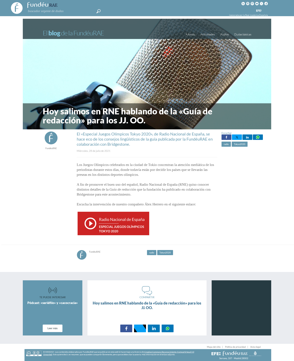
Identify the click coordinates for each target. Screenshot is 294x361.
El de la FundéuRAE (73, 33)
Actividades (208, 34)
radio (226, 144)
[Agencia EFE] (259, 11)
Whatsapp (258, 137)
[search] (98, 11)
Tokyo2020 (239, 144)
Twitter (237, 137)
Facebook (226, 137)
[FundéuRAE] (51, 143)
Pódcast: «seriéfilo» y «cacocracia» (52, 303)
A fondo (190, 34)
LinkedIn (247, 137)
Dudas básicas (242, 34)
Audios (224, 34)
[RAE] (265, 10)
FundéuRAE (51, 148)
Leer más (52, 328)
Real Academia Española (256, 15)
